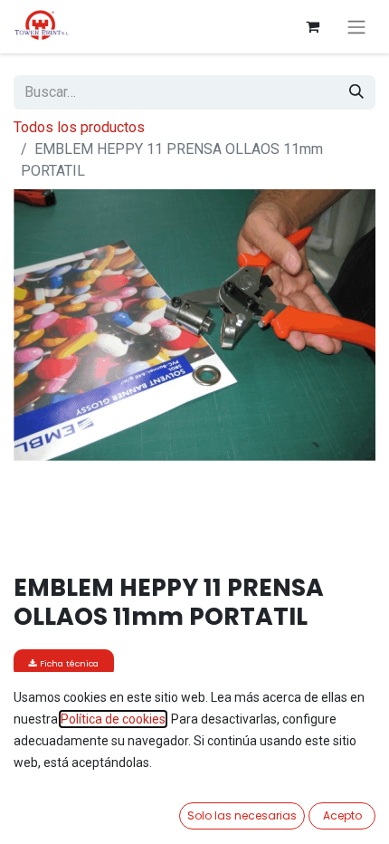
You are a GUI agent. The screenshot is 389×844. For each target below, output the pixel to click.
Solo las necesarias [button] (242, 815)
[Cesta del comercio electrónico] (312, 26)
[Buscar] (356, 92)
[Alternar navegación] (356, 26)
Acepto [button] (342, 815)
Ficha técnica (68, 663)
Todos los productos (79, 127)
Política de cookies (113, 719)
